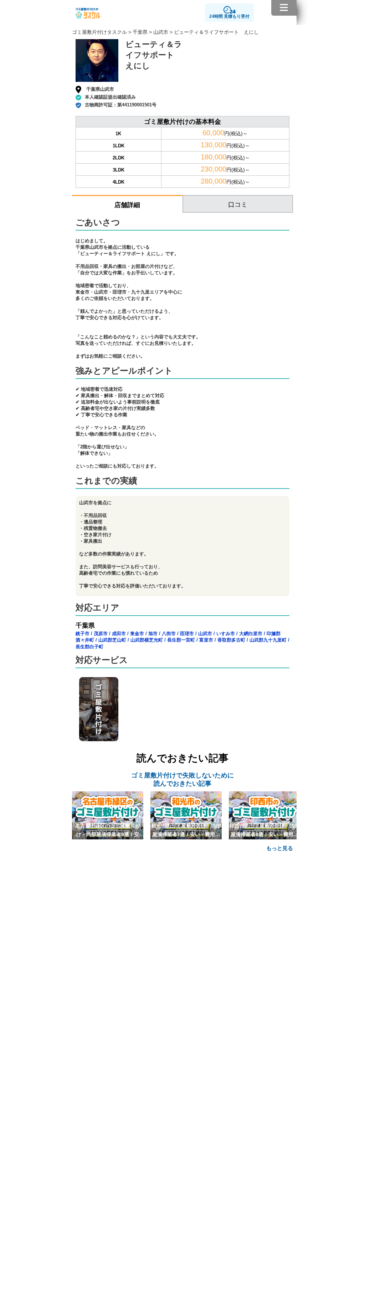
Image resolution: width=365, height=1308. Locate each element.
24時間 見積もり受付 (229, 16)
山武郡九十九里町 (268, 640)
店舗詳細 (127, 205)
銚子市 (82, 633)
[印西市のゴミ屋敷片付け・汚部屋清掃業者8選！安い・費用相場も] (264, 815)
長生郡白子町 (89, 646)
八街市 (169, 633)
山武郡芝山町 (112, 640)
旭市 (153, 633)
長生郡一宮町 (181, 640)
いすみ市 (225, 633)
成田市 (119, 633)
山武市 (160, 32)
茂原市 (101, 633)
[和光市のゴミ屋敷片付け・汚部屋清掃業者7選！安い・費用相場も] (186, 815)
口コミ (237, 204)
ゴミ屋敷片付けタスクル (99, 32)
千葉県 (140, 32)
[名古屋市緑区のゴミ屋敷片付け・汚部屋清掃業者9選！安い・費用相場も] (107, 815)
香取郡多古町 (231, 640)
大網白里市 (250, 633)
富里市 (206, 640)
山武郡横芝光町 (146, 640)
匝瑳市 (187, 633)
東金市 (137, 633)
